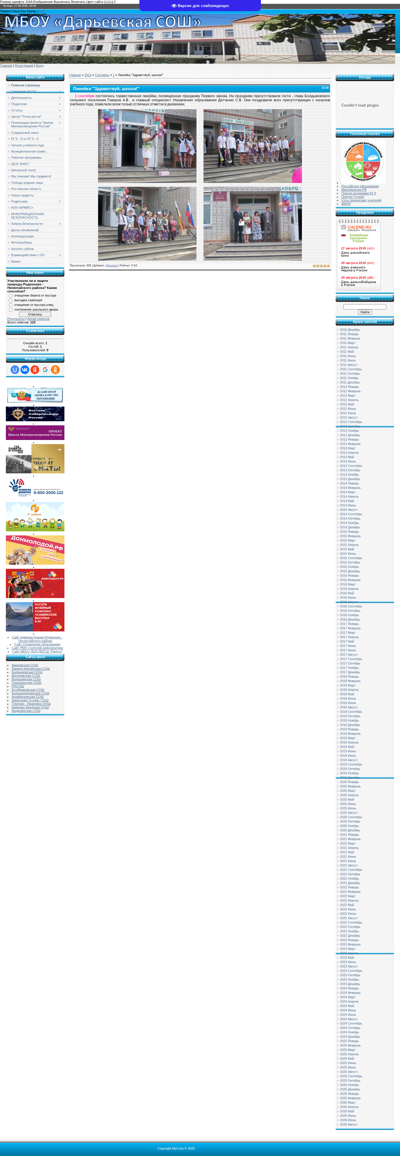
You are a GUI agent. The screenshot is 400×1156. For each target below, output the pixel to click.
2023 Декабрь (350, 984)
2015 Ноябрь (349, 566)
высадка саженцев (28, 300)
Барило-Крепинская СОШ (31, 668)
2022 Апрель (349, 900)
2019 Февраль (350, 733)
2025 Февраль (350, 1045)
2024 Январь (349, 988)
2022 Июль (348, 913)
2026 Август (349, 1124)
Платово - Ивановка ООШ (31, 703)
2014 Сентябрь (351, 514)
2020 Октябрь (350, 821)
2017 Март (347, 632)
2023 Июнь (348, 962)
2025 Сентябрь (351, 1076)
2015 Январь (349, 531)
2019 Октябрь (350, 768)
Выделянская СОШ (26, 711)
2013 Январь (349, 439)
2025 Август (349, 1071)
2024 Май (347, 1006)
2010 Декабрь (350, 329)
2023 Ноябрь (349, 979)
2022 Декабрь (350, 935)
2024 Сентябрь (351, 1023)
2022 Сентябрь (351, 922)
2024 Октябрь (350, 1028)
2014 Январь (349, 483)
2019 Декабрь (350, 777)
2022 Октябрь (350, 927)
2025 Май (347, 1058)
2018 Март (347, 685)
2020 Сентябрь (351, 817)
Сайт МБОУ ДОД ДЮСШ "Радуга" (37, 651)
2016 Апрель (349, 588)
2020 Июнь (348, 804)
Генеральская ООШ (26, 682)
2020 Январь (349, 782)
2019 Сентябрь (351, 764)
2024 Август (349, 1019)
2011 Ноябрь (349, 378)
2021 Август (349, 865)
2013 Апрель (349, 452)
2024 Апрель (349, 1001)
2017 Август (349, 654)
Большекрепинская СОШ (30, 693)
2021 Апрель (349, 848)
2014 (87, 75)
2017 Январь (349, 624)
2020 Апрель (349, 795)
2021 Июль (348, 861)
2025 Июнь (348, 1063)
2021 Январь (349, 834)
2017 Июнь (348, 646)
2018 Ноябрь (349, 720)
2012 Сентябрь (351, 422)
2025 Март (347, 1049)
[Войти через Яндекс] (34, 369)
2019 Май (347, 747)
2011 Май (347, 351)
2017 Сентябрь (351, 659)
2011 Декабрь (350, 382)
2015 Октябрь (350, 562)
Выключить (62, 2)
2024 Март (347, 997)
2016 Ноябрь (349, 615)
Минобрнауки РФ (354, 189)
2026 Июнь (348, 1115)
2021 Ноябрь (349, 878)
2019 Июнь (348, 751)
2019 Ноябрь (349, 773)
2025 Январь (349, 1041)
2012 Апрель (349, 400)
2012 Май (347, 404)
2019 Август (349, 760)
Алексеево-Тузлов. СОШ (30, 700)
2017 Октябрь (350, 663)
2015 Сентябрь (351, 558)
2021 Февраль (350, 839)
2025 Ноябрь (349, 1085)
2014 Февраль (350, 487)
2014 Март (347, 492)
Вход (39, 65)
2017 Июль (348, 650)
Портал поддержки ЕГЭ (358, 193)
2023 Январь (349, 940)
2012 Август (349, 417)
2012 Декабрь (350, 435)
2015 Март (347, 540)
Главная (6, 65)
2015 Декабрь (350, 571)
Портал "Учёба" (353, 196)
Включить (78, 2)
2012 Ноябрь (349, 430)
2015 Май (347, 549)
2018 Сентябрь (351, 711)
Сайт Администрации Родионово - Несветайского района (37, 639)
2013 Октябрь (350, 470)
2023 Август (349, 966)
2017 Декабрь (350, 672)
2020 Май (347, 799)
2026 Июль (348, 1120)
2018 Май (347, 694)
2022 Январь (349, 887)
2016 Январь (349, 575)
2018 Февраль (350, 681)
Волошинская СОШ (26, 679)
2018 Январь (349, 676)
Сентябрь (102, 75)
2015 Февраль (350, 536)
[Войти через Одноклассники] (55, 369)
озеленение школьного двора (36, 309)
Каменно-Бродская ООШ (30, 707)
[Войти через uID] (15, 369)
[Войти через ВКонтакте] (24, 369)
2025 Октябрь (350, 1080)
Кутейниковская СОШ (28, 689)
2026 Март (347, 1102)
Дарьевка (111, 265)
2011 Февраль (350, 338)
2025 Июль (348, 1067)
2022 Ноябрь (349, 931)
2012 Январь (349, 386)
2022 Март (347, 896)
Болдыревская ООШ (27, 672)
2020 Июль (348, 808)
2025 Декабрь (350, 1089)
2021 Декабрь (350, 883)
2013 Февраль (350, 444)
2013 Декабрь (350, 479)
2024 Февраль (350, 992)
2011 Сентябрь (351, 369)
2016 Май (347, 593)
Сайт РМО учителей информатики (37, 648)
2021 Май (347, 852)
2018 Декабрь (350, 725)
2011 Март (347, 343)
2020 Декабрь (350, 830)
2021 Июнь (348, 856)
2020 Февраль (350, 786)
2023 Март (347, 949)
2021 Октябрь (350, 874)
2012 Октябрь (350, 426)
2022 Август (349, 918)
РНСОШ (18, 686)
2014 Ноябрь (349, 523)
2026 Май (347, 1111)
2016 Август (349, 602)
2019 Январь (349, 729)
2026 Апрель (349, 1107)
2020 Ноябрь (349, 826)
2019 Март (347, 738)
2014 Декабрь (350, 527)
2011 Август (349, 365)
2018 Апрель (349, 689)
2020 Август (349, 812)
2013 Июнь (348, 461)
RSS (42, 11)
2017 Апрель (349, 637)
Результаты (16, 319)
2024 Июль (348, 1014)
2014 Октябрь (350, 518)
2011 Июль (348, 360)
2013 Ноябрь (349, 474)
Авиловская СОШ (25, 665)
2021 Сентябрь (351, 869)
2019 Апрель (349, 742)
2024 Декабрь (350, 1036)
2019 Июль (348, 755)
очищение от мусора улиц (33, 304)
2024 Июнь (348, 1010)
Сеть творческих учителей (361, 200)
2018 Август (349, 707)
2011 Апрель (349, 347)
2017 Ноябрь (349, 667)
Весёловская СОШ (26, 675)
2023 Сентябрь (351, 970)
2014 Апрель (349, 496)
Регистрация (24, 65)
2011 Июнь (348, 356)
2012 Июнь (348, 408)
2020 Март (347, 790)
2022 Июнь (348, 909)
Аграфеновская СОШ (28, 696)
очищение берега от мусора (35, 295)
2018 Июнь (348, 698)
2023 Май (347, 957)
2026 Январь (349, 1093)
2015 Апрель (349, 545)
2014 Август (349, 509)
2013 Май (347, 457)
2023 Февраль (350, 944)
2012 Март (347, 395)
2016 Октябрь (350, 610)
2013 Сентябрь (351, 465)
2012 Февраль (350, 391)
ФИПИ (346, 203)
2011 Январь (349, 334)
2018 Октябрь (350, 716)
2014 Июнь (348, 505)
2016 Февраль (350, 580)
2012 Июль (348, 413)
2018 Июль (348, 703)
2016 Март (347, 584)
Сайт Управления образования (37, 644)
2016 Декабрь (350, 619)
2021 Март (347, 843)
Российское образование (360, 186)
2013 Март (347, 448)
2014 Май (347, 501)
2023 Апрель (349, 953)
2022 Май (347, 905)
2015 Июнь (348, 553)
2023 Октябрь (350, 975)
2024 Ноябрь (349, 1032)
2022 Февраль (350, 891)
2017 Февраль (350, 628)
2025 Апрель (349, 1054)
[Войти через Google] (45, 369)
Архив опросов (38, 319)
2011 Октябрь (350, 373)
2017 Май (347, 641)
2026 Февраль (350, 1098)
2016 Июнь (348, 597)
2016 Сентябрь (351, 606)
